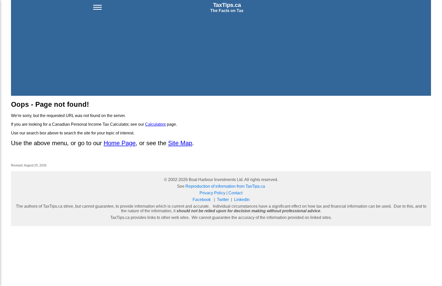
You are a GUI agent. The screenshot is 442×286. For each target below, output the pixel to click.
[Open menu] (97, 7)
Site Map (180, 143)
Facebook (202, 199)
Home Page (120, 143)
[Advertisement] (221, 55)
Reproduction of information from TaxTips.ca (225, 186)
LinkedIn (242, 199)
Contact (235, 193)
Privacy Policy (212, 193)
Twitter (223, 199)
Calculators (155, 124)
